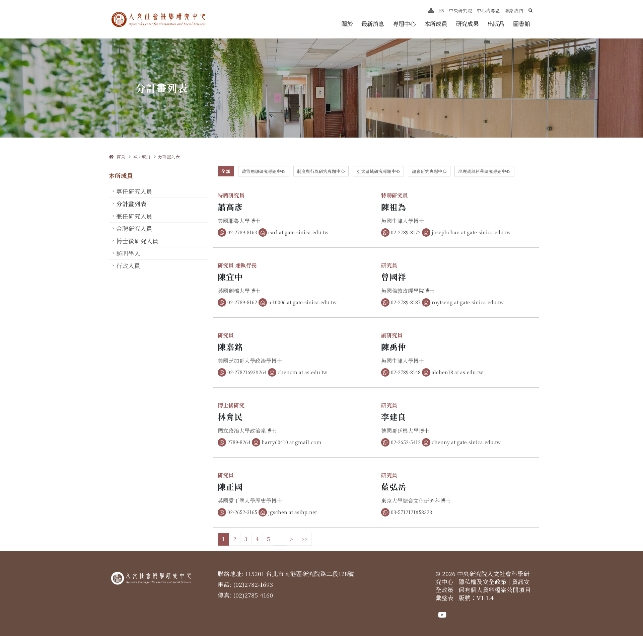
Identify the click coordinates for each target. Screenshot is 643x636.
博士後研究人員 (137, 241)
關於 (347, 23)
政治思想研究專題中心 (263, 171)
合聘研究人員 (134, 228)
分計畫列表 (169, 156)
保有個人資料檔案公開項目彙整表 (483, 593)
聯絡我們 (513, 10)
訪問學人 (128, 253)
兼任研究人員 (134, 216)
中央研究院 (460, 10)
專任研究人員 (134, 191)
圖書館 (521, 23)
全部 (225, 171)
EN (441, 10)
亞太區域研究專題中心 (378, 171)
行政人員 (128, 265)
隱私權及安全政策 (482, 581)
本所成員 (435, 23)
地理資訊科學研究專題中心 (484, 171)
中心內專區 (488, 10)
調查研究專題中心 (429, 171)
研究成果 (467, 23)
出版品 (495, 23)
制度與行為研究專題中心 (321, 171)
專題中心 (404, 23)
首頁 (119, 156)
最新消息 (372, 23)
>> (304, 539)
